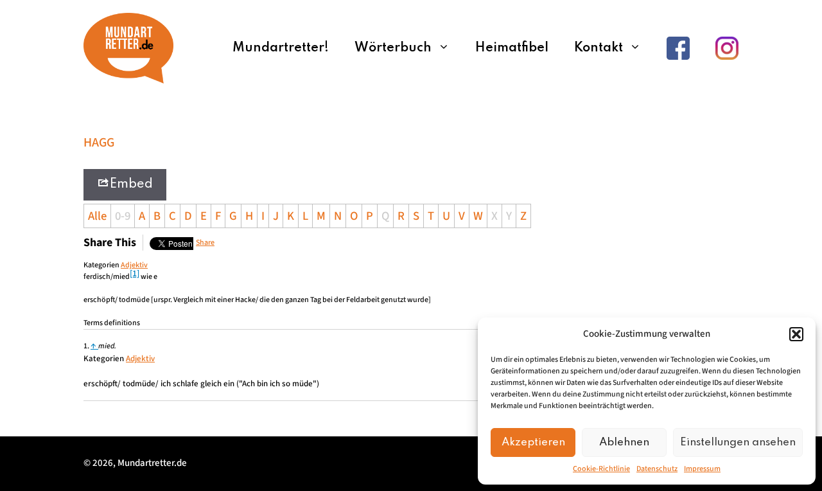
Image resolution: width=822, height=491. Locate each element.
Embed (131, 184)
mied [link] (121, 276)
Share (205, 242)
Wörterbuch (393, 48)
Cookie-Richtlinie (601, 468)
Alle (97, 216)
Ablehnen (624, 442)
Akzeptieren (533, 442)
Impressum (702, 468)
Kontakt (598, 48)
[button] (796, 334)
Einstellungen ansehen (738, 442)
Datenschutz (657, 468)
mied (106, 346)
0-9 (122, 216)
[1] (134, 273)
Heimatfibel (511, 48)
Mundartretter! (280, 48)
